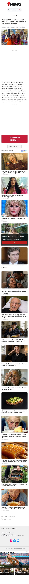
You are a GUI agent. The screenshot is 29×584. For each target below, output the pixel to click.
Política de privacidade (11, 528)
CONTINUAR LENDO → (14, 138)
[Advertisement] (14, 65)
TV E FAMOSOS (9, 516)
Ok (14, 242)
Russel (23, 27)
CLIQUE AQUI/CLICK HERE (18, 535)
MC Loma (7, 519)
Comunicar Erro (13, 146)
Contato (3, 528)
